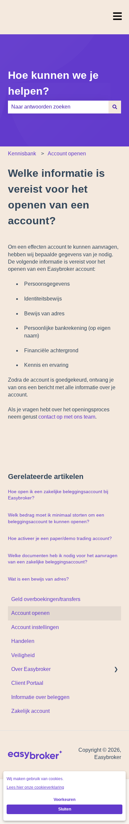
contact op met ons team (66, 417)
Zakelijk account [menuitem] (30, 711)
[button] (115, 670)
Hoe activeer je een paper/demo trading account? (60, 538)
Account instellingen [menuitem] (35, 627)
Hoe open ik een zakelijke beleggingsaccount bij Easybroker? (58, 495)
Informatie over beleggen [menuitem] (40, 697)
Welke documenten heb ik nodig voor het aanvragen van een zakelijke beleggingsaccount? (62, 559)
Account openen (67, 153)
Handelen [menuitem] (22, 641)
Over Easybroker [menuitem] (31, 669)
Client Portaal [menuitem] (27, 683)
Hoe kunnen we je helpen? (53, 83)
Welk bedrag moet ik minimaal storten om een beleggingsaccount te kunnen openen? (56, 518)
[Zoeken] (114, 107)
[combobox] (58, 107)
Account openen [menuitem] (30, 613)
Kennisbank (22, 153)
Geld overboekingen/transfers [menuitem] (45, 599)
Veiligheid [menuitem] (23, 655)
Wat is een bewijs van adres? (38, 579)
